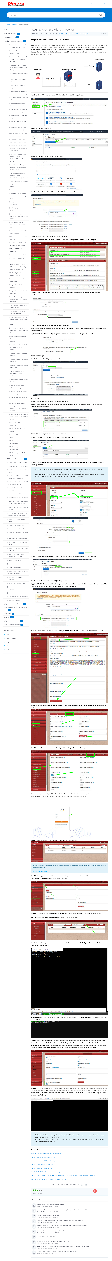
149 (12, 617)
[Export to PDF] (95, 1191)
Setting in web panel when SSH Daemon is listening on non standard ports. (18, 339)
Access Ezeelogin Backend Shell (17, 583)
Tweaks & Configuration (16, 41)
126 (18, 33)
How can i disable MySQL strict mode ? (48, 1215)
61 (24, 41)
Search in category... (12, 638)
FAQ (9, 617)
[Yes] (82, 1184)
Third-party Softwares (14, 624)
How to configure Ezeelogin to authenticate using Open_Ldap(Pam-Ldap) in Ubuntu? (19, 176)
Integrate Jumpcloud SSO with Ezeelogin (43, 1161)
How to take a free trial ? (15, 567)
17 (25, 458)
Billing (9, 613)
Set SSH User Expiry (15, 190)
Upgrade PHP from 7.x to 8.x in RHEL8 (18, 497)
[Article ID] (32, 33)
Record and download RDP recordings (18, 494)
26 (21, 621)
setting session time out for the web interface (50, 1204)
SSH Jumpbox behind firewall (16, 529)
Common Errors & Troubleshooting (17, 607)
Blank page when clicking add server (18, 538)
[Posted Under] (56, 33)
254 (24, 604)
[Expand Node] (6, 37)
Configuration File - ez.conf (15, 600)
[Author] (37, 33)
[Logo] (16, 4)
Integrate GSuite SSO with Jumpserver (43, 1164)
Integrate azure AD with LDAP (16, 564)
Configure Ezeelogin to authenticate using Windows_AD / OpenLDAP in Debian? (19, 417)
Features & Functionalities (15, 604)
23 (12, 613)
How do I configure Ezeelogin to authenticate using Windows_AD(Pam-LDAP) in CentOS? (63, 1246)
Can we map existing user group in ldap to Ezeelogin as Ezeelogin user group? (19, 216)
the (8, 634)
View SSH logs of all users (15, 560)
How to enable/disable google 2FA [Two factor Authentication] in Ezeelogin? (19, 59)
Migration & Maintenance (16, 459)
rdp (8, 642)
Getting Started (12, 33)
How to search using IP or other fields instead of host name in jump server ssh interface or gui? (19, 267)
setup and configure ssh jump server (18, 462)
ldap (8, 649)
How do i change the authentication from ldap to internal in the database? (19, 347)
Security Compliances (14, 621)
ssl (8, 645)
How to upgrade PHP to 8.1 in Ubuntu (18, 466)
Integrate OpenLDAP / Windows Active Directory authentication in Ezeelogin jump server (18, 68)
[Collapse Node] (4, 33)
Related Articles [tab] (36, 1200)
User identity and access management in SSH (50, 1231)
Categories (14, 24)
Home (8, 24)
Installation (12, 37)
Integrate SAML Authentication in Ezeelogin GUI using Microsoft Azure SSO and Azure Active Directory (63, 1175)
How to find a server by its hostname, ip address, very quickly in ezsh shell (18, 299)
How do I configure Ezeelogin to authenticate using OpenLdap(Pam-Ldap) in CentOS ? (19, 148)
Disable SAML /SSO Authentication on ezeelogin (46, 1172)
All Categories (8, 30)
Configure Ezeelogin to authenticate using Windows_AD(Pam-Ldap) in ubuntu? (19, 184)
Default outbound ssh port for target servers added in (53, 1241)
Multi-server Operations (15, 593)
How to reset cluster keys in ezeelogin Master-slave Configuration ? (17, 374)
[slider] (37, 1190)
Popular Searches (9, 630)
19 (17, 37)
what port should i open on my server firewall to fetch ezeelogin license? (18, 196)
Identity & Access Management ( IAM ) (67, 33)
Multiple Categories (24, 24)
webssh (57, 1088)
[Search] (100, 15)
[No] (86, 1184)
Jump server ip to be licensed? (16, 525)
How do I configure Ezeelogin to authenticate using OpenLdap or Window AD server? (18, 167)
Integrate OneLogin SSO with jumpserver (43, 1157)
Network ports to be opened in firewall (18, 596)
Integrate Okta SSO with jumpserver (42, 1168)
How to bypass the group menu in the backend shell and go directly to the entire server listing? (19, 330)
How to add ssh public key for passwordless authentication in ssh (18, 225)
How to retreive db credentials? (18, 254)
